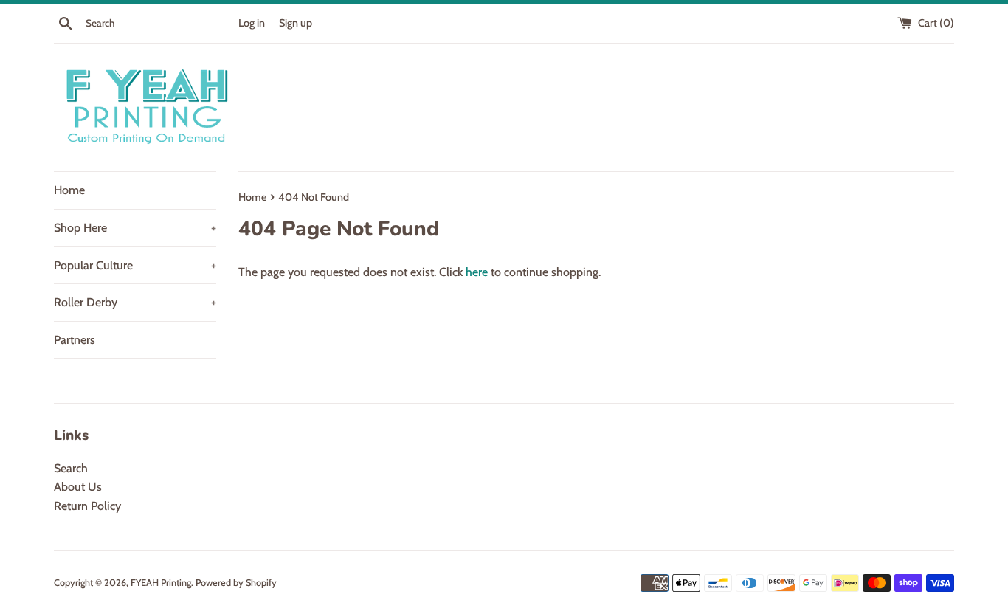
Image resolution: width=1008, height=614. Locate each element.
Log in (251, 23)
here (477, 272)
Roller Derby (135, 302)
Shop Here (135, 228)
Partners (74, 340)
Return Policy (87, 506)
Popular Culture (135, 265)
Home (69, 190)
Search (71, 468)
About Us (78, 487)
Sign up (295, 23)
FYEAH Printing (161, 582)
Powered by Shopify (236, 582)
